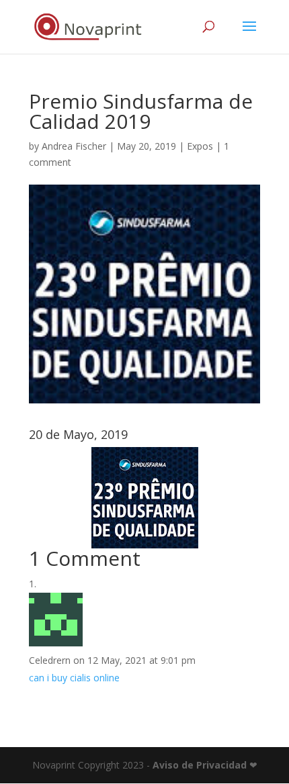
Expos (200, 146)
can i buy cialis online (74, 677)
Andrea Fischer (74, 146)
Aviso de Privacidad (200, 764)
